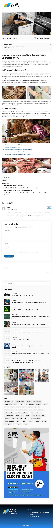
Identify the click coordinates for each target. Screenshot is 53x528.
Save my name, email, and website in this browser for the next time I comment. (22, 251)
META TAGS (32, 410)
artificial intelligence (20, 401)
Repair (17, 415)
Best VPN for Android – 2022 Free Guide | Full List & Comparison (28, 324)
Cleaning (4, 180)
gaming (30, 407)
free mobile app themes (21, 407)
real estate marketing (9, 415)
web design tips (8, 424)
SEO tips (27, 415)
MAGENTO (37, 407)
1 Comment (16, 38)
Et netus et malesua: (11, 50)
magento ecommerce (9, 410)
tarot (24, 421)
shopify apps (15, 418)
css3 (26, 404)
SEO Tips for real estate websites (20, 339)
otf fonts (25, 412)
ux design (37, 421)
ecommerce (38, 404)
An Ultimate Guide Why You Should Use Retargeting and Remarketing (21, 187)
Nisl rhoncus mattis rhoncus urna (13, 47)
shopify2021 (7, 418)
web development (17, 424)
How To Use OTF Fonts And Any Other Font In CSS (25, 310)
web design (44, 421)
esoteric (45, 404)
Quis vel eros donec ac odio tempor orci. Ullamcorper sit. (15, 46)
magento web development (21, 410)
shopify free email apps (9, 421)
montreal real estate (9, 412)
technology (30, 421)
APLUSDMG (47, 38)
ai (12, 401)
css (21, 404)
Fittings (12, 407)
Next (47, 272)
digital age (31, 404)
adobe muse (7, 401)
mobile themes (40, 410)
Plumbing (31, 412)
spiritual (18, 421)
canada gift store (8, 404)
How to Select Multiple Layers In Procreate (23, 295)
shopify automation (24, 418)
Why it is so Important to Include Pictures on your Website (18, 190)
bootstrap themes (37, 401)
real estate (38, 412)
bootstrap (29, 401)
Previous (7, 268)
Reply (49, 207)
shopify (43, 415)
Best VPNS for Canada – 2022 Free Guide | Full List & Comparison (29, 302)
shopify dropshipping (35, 418)
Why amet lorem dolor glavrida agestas (13, 185)
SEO (22, 415)
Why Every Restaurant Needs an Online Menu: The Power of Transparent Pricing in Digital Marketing (27, 361)
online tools (18, 412)
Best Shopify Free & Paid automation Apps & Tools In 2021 (27, 332)
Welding (25, 424)
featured (6, 407)
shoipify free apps (36, 415)
